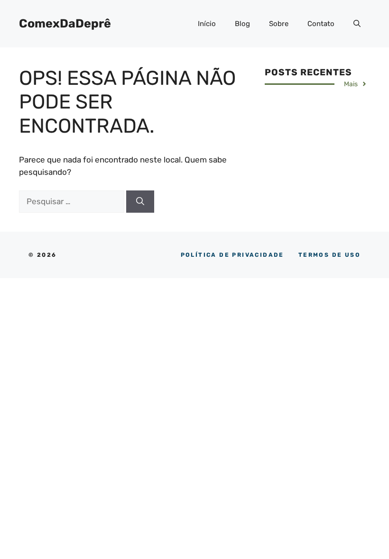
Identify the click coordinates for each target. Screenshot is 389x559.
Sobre (278, 23)
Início (207, 23)
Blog (242, 23)
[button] (357, 23)
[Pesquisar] (140, 201)
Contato (320, 23)
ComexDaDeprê (65, 23)
